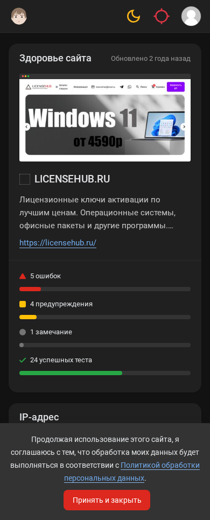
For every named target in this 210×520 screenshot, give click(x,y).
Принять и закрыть (107, 500)
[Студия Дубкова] (19, 16)
